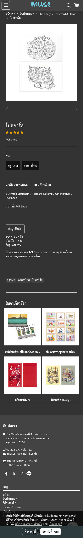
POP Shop (11, 197)
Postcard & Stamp (42, 193)
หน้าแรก (7, 494)
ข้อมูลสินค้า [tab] (15, 229)
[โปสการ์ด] (41, 62)
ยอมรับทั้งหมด (50, 531)
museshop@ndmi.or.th (22, 453)
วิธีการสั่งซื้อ (9, 503)
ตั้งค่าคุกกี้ (30, 531)
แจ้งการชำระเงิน (12, 507)
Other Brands (63, 193)
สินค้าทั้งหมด (10, 498)
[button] (67, 5)
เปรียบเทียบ (44, 185)
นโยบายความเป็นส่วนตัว (28, 524)
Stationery (24, 193)
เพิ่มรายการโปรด (18, 185)
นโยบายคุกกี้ (55, 524)
